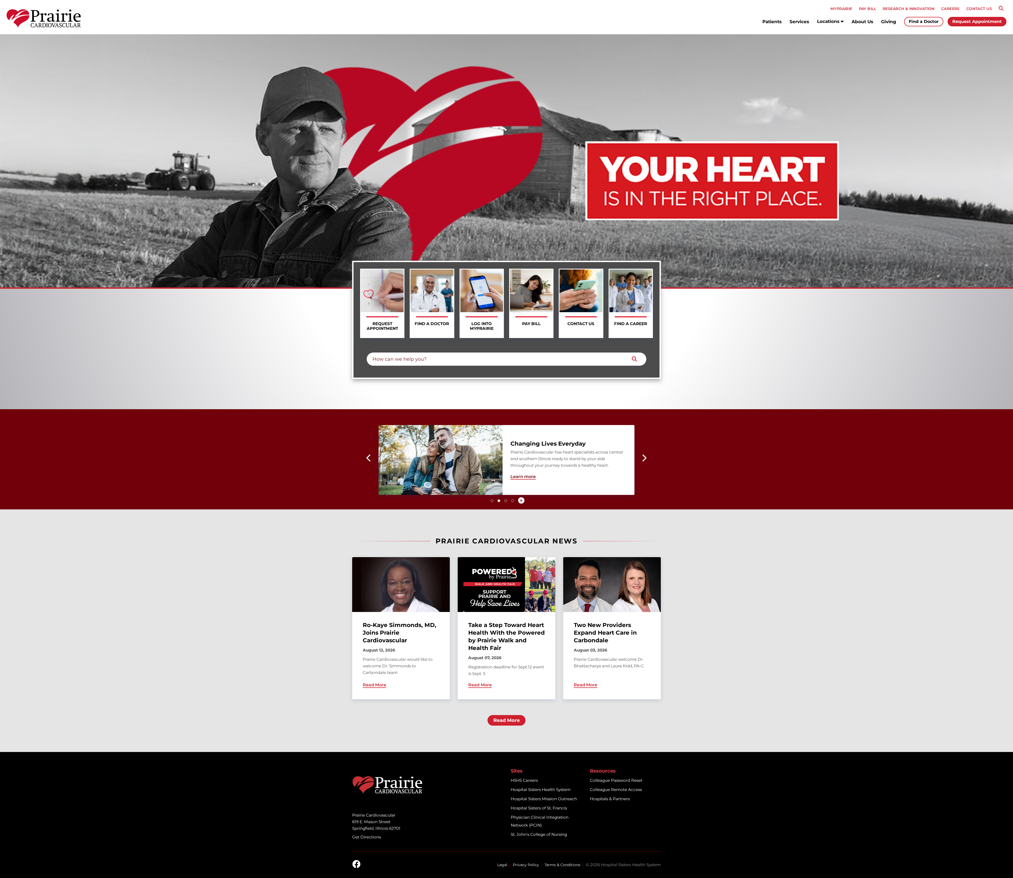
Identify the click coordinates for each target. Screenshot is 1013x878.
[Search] (1001, 8)
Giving (888, 21)
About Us (862, 21)
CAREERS (950, 8)
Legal (502, 864)
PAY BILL (867, 8)
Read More (506, 720)
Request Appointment (977, 21)
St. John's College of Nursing (539, 834)
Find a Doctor (924, 21)
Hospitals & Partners (610, 798)
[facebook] (356, 864)
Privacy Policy (526, 864)
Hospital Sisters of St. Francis (539, 808)
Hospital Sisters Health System (541, 789)
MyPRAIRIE (841, 8)
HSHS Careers (524, 780)
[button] (368, 458)
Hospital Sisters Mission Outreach (544, 798)
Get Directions (366, 837)
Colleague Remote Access (616, 789)
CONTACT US (979, 8)
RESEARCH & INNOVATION (909, 8)
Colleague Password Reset (616, 780)
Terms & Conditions (562, 864)
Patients (772, 21)
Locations (829, 21)
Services (799, 21)
